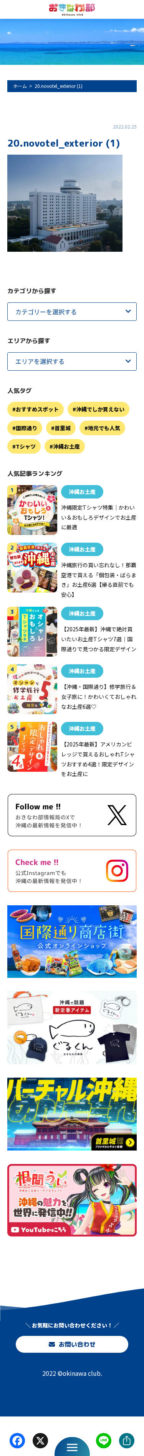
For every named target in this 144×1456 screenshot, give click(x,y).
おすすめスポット (37, 409)
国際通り (26, 428)
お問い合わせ (76, 1344)
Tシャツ (26, 446)
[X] (40, 1441)
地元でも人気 (104, 428)
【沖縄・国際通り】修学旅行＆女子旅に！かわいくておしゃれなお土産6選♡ (98, 696)
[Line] (103, 1441)
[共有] (126, 1441)
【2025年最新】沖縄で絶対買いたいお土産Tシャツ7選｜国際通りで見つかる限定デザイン (98, 638)
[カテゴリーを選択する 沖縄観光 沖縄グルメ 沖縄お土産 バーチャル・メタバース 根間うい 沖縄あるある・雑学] (72, 311)
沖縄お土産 (66, 446)
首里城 (63, 428)
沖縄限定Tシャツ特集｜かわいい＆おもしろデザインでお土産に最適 (98, 517)
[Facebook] (17, 1441)
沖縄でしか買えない (100, 409)
